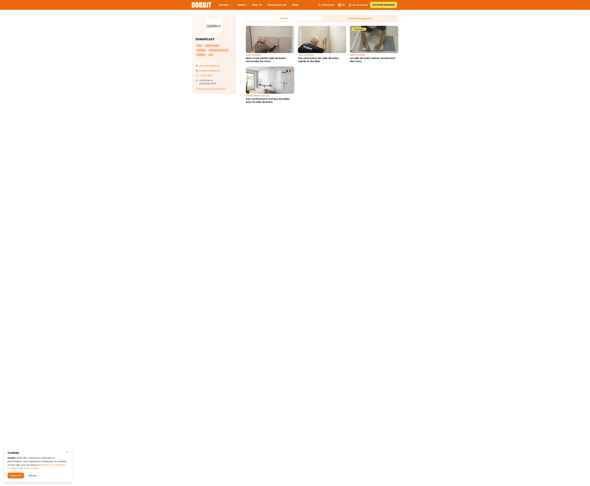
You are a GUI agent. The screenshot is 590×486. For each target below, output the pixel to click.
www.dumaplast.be (209, 65)
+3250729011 (205, 75)
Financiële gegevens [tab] (360, 18)
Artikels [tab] (284, 18)
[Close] (67, 452)
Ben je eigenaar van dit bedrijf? (211, 89)
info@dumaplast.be (209, 70)
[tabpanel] (322, 65)
